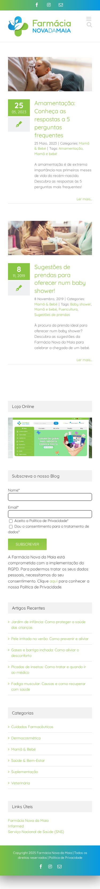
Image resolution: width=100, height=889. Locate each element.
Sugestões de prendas (52, 314)
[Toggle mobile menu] (89, 19)
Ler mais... (84, 199)
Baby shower (80, 304)
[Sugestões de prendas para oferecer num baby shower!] (50, 238)
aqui (54, 581)
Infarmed (16, 826)
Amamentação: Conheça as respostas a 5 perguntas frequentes (54, 119)
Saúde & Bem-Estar (28, 760)
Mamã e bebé (45, 154)
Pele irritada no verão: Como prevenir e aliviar (50, 638)
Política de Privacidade (65, 858)
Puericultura (68, 309)
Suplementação (24, 771)
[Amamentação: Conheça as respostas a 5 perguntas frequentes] (50, 74)
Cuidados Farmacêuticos (32, 726)
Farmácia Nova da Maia (28, 820)
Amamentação (71, 148)
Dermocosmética (26, 738)
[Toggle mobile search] (89, 24)
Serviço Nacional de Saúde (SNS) (36, 831)
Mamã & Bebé (45, 304)
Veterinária (20, 783)
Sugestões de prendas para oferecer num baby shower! (60, 279)
